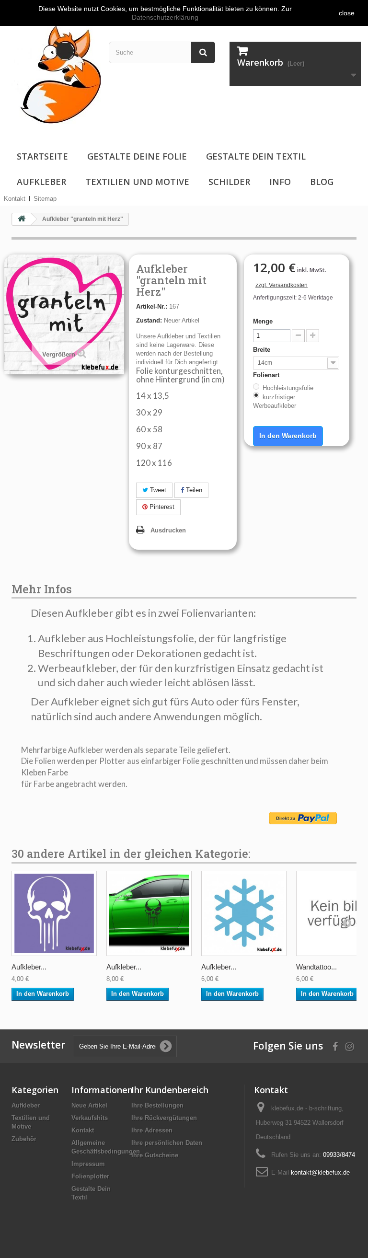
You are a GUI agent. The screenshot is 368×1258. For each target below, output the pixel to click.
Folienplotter (90, 1176)
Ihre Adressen (151, 1130)
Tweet (157, 490)
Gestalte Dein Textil (256, 156)
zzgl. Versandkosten (281, 285)
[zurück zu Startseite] (21, 219)
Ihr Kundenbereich (169, 1090)
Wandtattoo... (316, 967)
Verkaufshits (89, 1117)
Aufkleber (41, 181)
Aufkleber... (29, 967)
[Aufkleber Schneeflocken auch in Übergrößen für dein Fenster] (244, 913)
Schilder (229, 181)
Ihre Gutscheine (154, 1155)
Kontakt (14, 198)
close (347, 13)
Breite (262, 349)
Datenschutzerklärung (165, 17)
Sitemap (45, 198)
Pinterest (161, 506)
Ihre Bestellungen (157, 1105)
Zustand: (149, 320)
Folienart (267, 375)
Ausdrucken (168, 530)
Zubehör (24, 1139)
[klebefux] (54, 73)
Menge (263, 321)
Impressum (88, 1163)
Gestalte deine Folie (137, 156)
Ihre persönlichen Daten (166, 1142)
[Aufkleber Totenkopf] (54, 913)
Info (280, 181)
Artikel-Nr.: (151, 306)
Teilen (193, 490)
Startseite (42, 156)
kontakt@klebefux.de (320, 1172)
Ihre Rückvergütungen (164, 1117)
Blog (322, 181)
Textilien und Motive (137, 181)
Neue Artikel (89, 1105)
